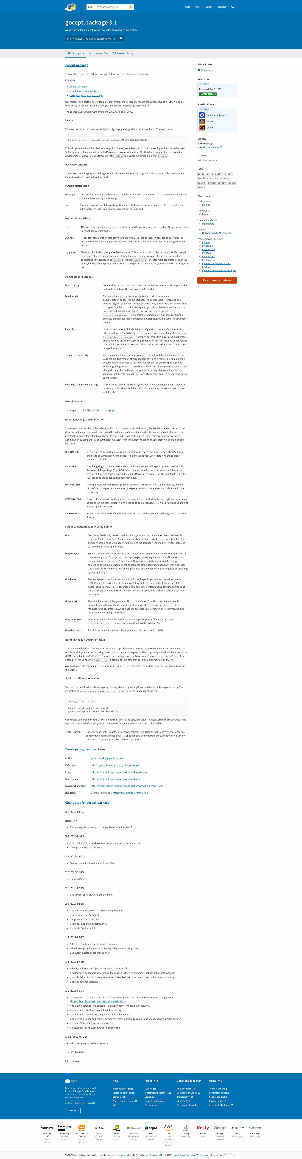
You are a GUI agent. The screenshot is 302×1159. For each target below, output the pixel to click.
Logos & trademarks (154, 1101)
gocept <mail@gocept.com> (208, 145)
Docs (198, 6)
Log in (209, 6)
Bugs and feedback (186, 1088)
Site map (204, 1155)
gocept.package (76, 65)
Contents (70, 80)
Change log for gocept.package (86, 95)
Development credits (187, 1105)
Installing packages (121, 1088)
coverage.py (108, 410)
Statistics (149, 1097)
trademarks (125, 1155)
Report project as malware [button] (217, 280)
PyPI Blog (149, 1088)
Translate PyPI (183, 1097)
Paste (205, 214)
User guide (117, 1097)
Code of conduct (217, 1097)
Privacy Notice (216, 1101)
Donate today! (73, 1110)
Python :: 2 (207, 246)
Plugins (206, 205)
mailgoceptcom (109, 758)
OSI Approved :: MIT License (216, 233)
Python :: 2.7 (208, 249)
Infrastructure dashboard (157, 1092)
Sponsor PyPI (183, 1101)
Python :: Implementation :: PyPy (219, 270)
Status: (80, 1103)
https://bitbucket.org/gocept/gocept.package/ (115, 779)
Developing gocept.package (84, 91)
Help (187, 6)
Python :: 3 (207, 253)
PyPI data (203, 83)
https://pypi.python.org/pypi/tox (130, 793)
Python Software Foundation (79, 1091)
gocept (144, 74)
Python (206, 242)
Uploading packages (122, 1092)
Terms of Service (217, 1088)
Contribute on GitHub (187, 1092)
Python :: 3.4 (208, 256)
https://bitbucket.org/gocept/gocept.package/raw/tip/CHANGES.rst (127, 786)
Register (221, 6)
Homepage (207, 70)
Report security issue (219, 1092)
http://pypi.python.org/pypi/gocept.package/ (115, 765)
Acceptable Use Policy (219, 1105)
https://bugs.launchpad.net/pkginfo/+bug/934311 (98, 1001)
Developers (208, 223)
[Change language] (232, 7)
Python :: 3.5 (208, 260)
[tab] (75, 53)
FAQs (114, 1105)
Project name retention (123, 1101)
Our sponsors (151, 1105)
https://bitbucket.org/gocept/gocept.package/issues (119, 772)
